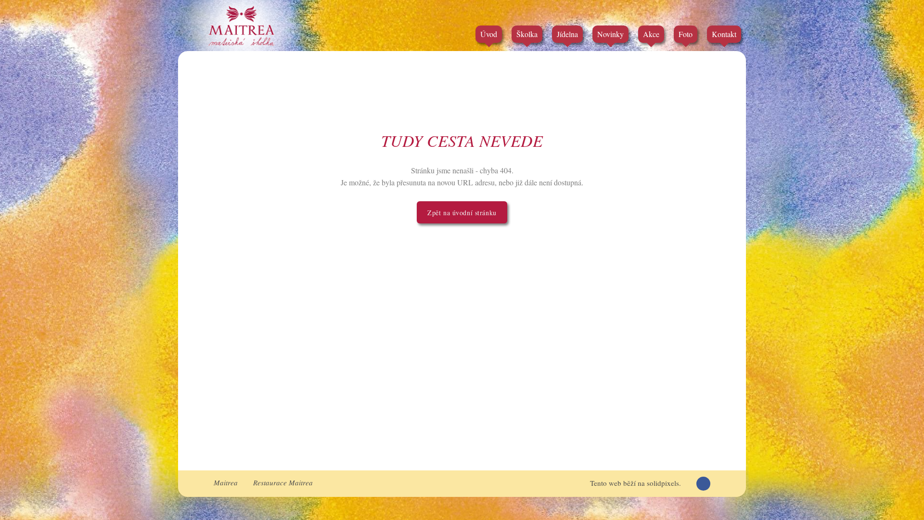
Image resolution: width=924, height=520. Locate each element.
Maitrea (226, 482)
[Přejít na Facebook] (703, 484)
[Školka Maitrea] (242, 25)
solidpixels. (664, 483)
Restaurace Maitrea (283, 482)
